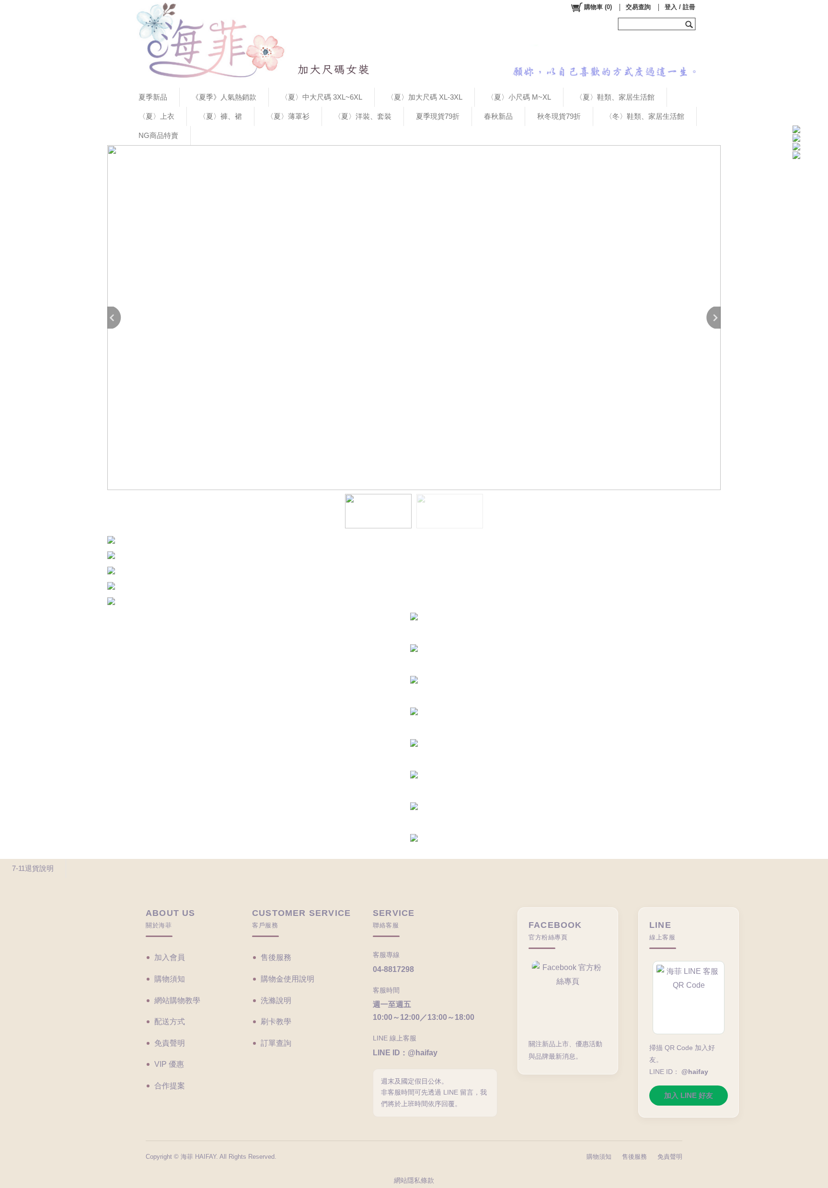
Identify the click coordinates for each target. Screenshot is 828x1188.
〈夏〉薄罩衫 (288, 116)
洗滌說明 (276, 1000)
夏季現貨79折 (438, 116)
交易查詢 (638, 7)
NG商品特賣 (158, 135)
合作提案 (169, 1086)
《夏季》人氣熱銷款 (224, 97)
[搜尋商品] (690, 24)
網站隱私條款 (414, 1180)
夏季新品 (152, 97)
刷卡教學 (276, 1021)
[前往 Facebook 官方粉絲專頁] (568, 995)
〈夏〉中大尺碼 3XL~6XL (321, 97)
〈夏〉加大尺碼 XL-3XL (424, 97)
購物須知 (169, 979)
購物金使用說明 (287, 979)
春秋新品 (498, 116)
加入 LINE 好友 (688, 1095)
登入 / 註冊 (680, 7)
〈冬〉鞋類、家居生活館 (644, 116)
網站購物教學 (177, 1000)
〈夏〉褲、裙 (220, 116)
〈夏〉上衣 (156, 116)
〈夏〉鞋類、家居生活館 (615, 97)
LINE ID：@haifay (405, 1053)
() (598, 7)
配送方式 (169, 1021)
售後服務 (276, 957)
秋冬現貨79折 (559, 116)
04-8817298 (393, 969)
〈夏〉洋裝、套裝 (362, 116)
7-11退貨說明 (33, 868)
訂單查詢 (276, 1043)
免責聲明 (169, 1043)
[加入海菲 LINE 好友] (688, 997)
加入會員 (169, 957)
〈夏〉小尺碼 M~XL (519, 97)
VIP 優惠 (169, 1064)
